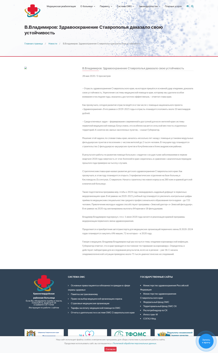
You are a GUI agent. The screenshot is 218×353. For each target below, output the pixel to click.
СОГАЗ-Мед (149, 318)
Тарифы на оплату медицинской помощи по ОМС (95, 308)
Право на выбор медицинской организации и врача (96, 298)
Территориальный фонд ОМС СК (160, 306)
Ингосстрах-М (150, 314)
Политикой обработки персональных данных (134, 343)
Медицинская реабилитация (61, 6)
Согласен (110, 349)
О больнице (86, 6)
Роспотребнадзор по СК (155, 310)
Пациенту (105, 6)
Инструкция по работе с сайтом (44, 307)
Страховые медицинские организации (90, 303)
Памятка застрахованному (84, 294)
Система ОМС (124, 6)
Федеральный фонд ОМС (156, 302)
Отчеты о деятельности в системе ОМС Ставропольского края (103, 312)
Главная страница (33, 43)
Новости (52, 43)
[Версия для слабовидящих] (186, 6)
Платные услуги (173, 6)
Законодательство (148, 6)
